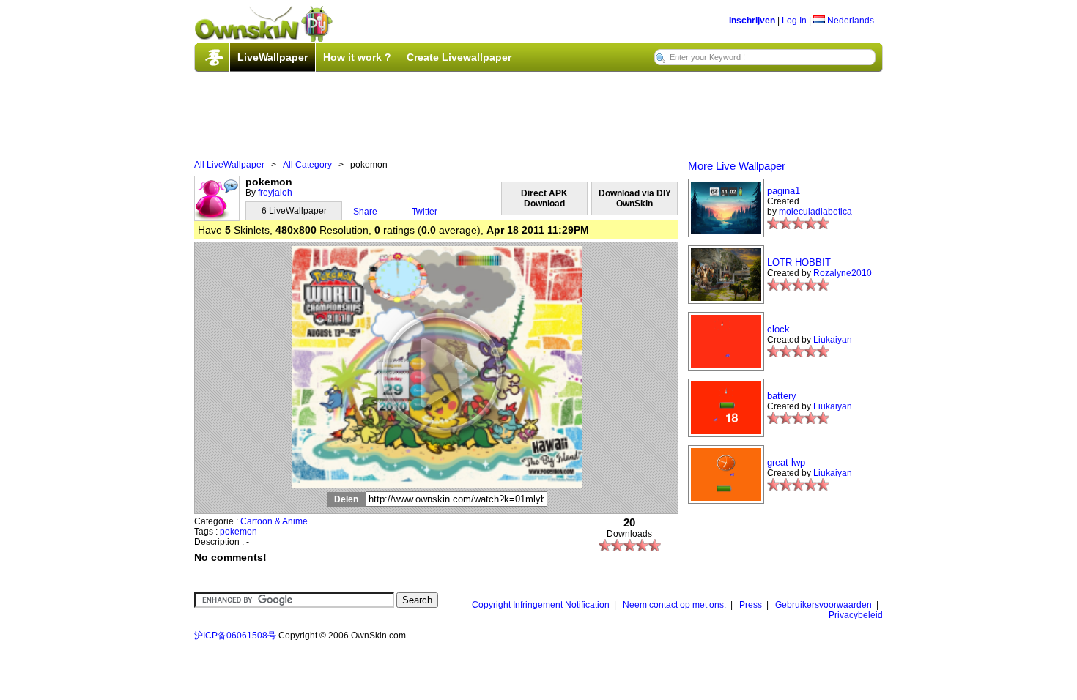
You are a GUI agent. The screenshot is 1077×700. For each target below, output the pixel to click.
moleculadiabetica (815, 211)
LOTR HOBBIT (799, 262)
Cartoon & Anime (274, 521)
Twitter (424, 211)
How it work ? (357, 57)
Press (750, 605)
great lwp (786, 462)
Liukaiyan (832, 340)
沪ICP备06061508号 (235, 635)
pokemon (238, 531)
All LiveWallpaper (229, 165)
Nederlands (849, 20)
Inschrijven (752, 20)
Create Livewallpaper (459, 57)
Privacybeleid (856, 615)
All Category (307, 165)
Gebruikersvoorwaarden (823, 605)
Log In (794, 20)
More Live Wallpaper (736, 166)
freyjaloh (275, 192)
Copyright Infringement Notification (541, 605)
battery (781, 395)
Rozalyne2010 (842, 273)
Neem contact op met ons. (674, 605)
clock (778, 329)
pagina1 (783, 190)
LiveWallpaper (272, 57)
